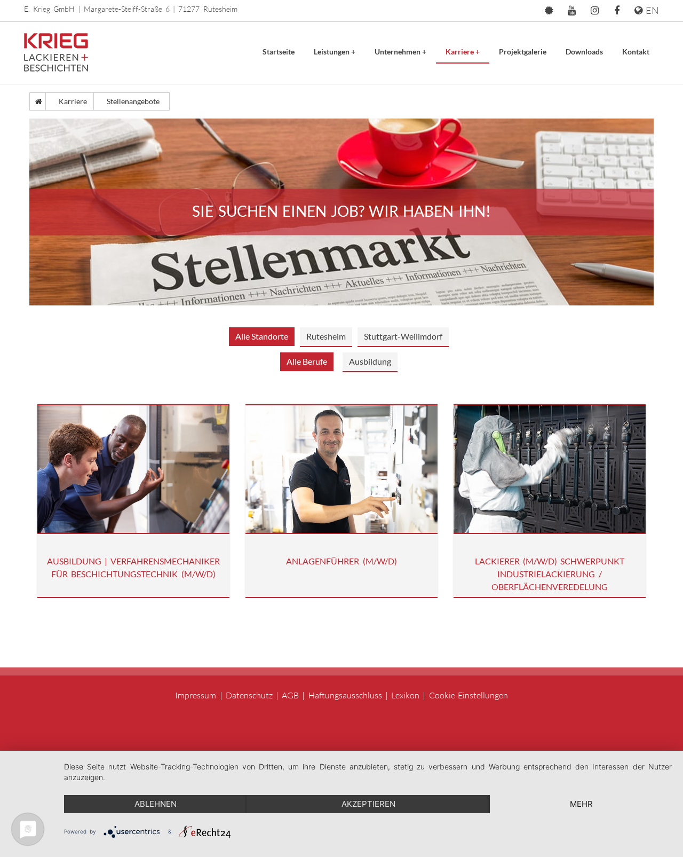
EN (650, 10)
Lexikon (405, 695)
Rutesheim (326, 336)
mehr (581, 804)
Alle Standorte (261, 336)
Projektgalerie (522, 51)
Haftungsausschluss (345, 695)
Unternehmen (400, 51)
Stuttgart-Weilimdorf (403, 336)
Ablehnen (155, 804)
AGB (290, 695)
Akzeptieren (368, 804)
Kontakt (635, 51)
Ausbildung (370, 361)
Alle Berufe (307, 361)
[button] (549, 11)
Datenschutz (249, 695)
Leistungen (334, 51)
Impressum (195, 695)
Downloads (584, 51)
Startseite (279, 51)
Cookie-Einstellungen (468, 695)
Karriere (463, 51)
